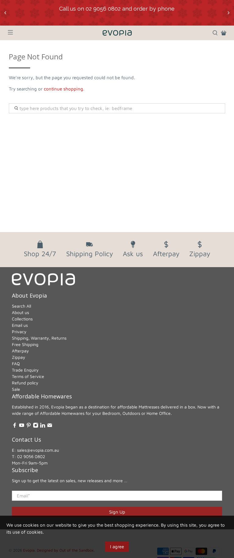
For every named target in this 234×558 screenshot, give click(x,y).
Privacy (19, 331)
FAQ (16, 363)
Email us (20, 325)
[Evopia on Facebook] (14, 426)
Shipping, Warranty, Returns (39, 338)
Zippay (18, 357)
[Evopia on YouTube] (21, 426)
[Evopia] (117, 33)
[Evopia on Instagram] (35, 426)
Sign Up (117, 511)
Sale (16, 389)
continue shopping (63, 88)
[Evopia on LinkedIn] (42, 426)
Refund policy (25, 382)
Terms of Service (28, 376)
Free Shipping (25, 344)
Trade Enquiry (25, 370)
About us (20, 312)
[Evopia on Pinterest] (28, 426)
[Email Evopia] (49, 426)
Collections (22, 318)
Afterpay (20, 350)
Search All (21, 306)
